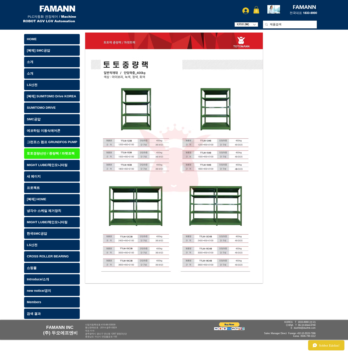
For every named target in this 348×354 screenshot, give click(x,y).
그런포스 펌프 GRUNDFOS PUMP (52, 142)
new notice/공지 (39, 290)
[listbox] (246, 24)
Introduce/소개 (38, 279)
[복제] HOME (36, 199)
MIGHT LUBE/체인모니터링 (47, 165)
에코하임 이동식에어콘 (43, 130)
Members (34, 302)
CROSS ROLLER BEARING (48, 256)
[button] (256, 10)
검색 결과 (34, 313)
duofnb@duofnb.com (305, 328)
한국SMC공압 (37, 233)
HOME (32, 39)
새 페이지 (34, 176)
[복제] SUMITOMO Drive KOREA (51, 96)
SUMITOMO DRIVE (41, 107)
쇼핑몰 (32, 268)
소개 (30, 62)
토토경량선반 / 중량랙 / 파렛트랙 (51, 153)
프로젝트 (33, 188)
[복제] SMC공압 (38, 50)
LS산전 (32, 85)
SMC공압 (34, 119)
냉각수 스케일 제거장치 (44, 211)
